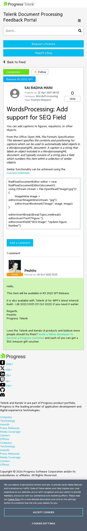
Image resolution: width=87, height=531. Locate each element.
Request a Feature (43, 44)
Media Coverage (10, 431)
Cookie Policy (14, 499)
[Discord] (2, 396)
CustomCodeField (18, 173)
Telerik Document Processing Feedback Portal (33, 17)
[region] (43, 505)
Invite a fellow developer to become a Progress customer (40, 336)
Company (6, 417)
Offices (4, 439)
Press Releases (10, 428)
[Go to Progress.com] (13, 358)
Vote (72, 99)
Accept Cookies (43, 512)
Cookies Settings (43, 523)
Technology (7, 421)
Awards (5, 424)
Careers (5, 435)
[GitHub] (2, 391)
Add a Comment (20, 243)
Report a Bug (43, 53)
